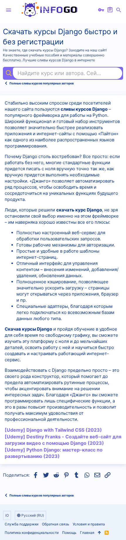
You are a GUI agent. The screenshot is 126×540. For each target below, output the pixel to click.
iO (7, 515)
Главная (87, 532)
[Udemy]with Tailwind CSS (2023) (53, 430)
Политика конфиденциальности (32, 532)
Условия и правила (89, 524)
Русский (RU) (32, 515)
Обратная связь (55, 524)
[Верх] (99, 533)
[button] (8, 10)
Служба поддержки (21, 524)
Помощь (69, 532)
